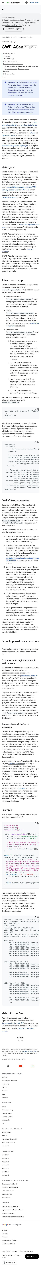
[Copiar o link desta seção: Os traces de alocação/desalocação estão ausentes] (19, 663)
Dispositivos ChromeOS (9, 1139)
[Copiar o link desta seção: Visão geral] (17, 167)
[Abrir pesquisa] (22, 2)
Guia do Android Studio (9, 1184)
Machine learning (7, 1110)
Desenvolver (22, 37)
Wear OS (5, 1136)
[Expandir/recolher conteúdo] (14, 53)
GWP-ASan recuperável (16, 112)
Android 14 (5, 1165)
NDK (3, 9)
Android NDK (6, 1197)
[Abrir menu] (3, 2)
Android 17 (5, 1155)
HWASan (32, 133)
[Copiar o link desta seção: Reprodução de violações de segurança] (14, 727)
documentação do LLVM (11, 1023)
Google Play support (8, 1213)
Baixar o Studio (7, 1194)
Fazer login (34, 2)
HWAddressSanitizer (16, 764)
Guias (30, 37)
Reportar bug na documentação (12, 1210)
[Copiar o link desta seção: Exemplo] (14, 810)
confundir (21, 788)
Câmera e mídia (7, 1117)
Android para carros (8, 1142)
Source (4, 1087)
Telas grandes (6, 1132)
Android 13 (5, 1168)
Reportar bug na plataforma (11, 1206)
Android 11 (5, 1175)
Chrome (4, 1233)
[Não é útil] (14, 41)
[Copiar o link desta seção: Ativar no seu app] (25, 280)
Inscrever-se (32, 1256)
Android (4, 1077)
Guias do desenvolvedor (10, 1187)
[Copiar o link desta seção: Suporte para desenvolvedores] (4, 645)
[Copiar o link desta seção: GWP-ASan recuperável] (32, 500)
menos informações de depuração (15, 146)
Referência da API (8, 1191)
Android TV (5, 1146)
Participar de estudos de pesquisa (13, 1217)
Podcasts (5, 1097)
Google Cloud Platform (9, 1240)
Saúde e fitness (7, 1113)
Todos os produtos (8, 1244)
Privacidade (6, 1120)
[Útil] (11, 41)
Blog (3, 1094)
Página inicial (6, 37)
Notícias (4, 1091)
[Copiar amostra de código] (38, 408)
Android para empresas (9, 1081)
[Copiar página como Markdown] (32, 47)
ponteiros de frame (27, 676)
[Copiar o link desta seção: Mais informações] (25, 1013)
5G (3, 1123)
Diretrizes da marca (26, 1251)
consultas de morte (9, 197)
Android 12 (5, 1172)
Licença (14, 1251)
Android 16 (5, 1158)
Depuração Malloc (9, 135)
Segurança (5, 1084)
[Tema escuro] (35, 408)
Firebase (4, 1237)
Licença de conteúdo (29, 1051)
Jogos (4, 1106)
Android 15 (5, 1161)
